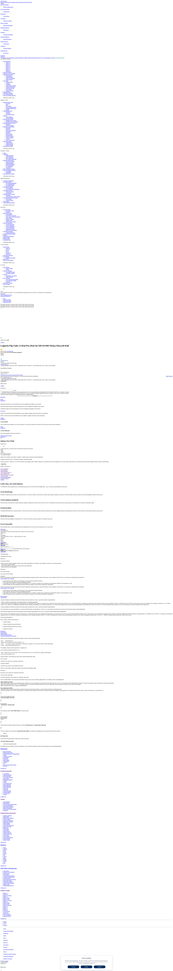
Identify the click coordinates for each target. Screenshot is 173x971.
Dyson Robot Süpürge (8, 837)
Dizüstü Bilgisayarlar (7, 110)
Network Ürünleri (10, 125)
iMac (7, 104)
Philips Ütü (5, 827)
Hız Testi (5, 766)
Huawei (5, 853)
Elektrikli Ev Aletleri (23, 57)
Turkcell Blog (6, 761)
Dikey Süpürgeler (10, 158)
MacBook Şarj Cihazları (11, 120)
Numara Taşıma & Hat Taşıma (9, 764)
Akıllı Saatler (9, 76)
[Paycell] (86, 942)
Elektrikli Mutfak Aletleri (8, 160)
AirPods (7, 83)
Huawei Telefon (6, 838)
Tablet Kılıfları (9, 142)
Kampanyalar (3, 2)
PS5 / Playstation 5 (7, 915)
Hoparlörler (8, 131)
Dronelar (5, 235)
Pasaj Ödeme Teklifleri (8, 881)
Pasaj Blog (29, 2)
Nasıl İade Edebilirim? (8, 805)
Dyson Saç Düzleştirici (8, 820)
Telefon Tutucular (10, 90)
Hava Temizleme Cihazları (9, 169)
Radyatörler (8, 172)
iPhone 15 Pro (6, 899)
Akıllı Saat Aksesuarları (11, 85)
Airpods (5, 794)
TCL (4, 862)
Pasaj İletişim (6, 757)
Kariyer (4, 755)
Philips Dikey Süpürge (8, 821)
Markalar (8, 2)
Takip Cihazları (9, 79)
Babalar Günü (6, 884)
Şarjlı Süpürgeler (9, 156)
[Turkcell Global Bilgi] (86, 949)
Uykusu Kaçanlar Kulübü (8, 875)
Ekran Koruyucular (10, 88)
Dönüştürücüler (9, 135)
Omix (4, 857)
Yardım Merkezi (6, 801)
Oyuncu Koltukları (10, 227)
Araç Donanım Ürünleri (11, 280)
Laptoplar (8, 113)
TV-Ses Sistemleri (46, 57)
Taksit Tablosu (169, 376)
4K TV (7, 250)
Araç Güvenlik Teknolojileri (12, 279)
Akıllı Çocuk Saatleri (10, 78)
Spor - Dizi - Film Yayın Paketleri (13, 216)
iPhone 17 (8, 62)
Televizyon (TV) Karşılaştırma (9, 809)
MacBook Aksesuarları (8, 119)
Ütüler (4, 153)
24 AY (18, 375)
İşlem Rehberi (6, 803)
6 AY (4, 375)
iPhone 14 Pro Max (7, 905)
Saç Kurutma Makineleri (11, 183)
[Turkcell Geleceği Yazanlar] (86, 954)
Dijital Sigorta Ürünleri (11, 221)
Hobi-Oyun (39, 57)
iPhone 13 (8, 67)
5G (4, 763)
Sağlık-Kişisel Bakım (32, 57)
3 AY (2, 375)
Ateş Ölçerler (9, 199)
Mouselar (8, 132)
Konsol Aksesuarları (10, 229)
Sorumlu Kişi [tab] (3, 632)
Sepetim (3, 56)
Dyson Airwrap (6, 911)
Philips (4, 858)
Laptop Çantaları (9, 137)
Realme (4, 859)
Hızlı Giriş (3, 293)
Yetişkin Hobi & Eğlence (8, 236)
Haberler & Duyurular (8, 752)
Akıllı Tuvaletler (9, 277)
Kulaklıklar (8, 84)
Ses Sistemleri (6, 256)
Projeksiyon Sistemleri (8, 255)
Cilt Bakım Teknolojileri (8, 180)
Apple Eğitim (6, 871)
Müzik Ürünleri (6, 237)
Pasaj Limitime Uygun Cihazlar (7, 578)
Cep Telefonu (6, 773)
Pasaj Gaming (6, 760)
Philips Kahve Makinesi (8, 818)
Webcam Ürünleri (10, 136)
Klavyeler (8, 129)
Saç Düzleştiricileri (10, 185)
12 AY (9, 375)
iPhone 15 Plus (6, 898)
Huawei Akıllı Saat (7, 826)
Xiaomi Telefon (6, 831)
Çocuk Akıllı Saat (7, 790)
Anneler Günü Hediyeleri (8, 883)
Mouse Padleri (9, 134)
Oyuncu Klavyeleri (10, 224)
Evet (4, 411)
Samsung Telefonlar (7, 815)
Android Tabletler (10, 118)
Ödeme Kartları (6, 238)
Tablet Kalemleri (9, 145)
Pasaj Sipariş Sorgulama (8, 806)
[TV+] (86, 938)
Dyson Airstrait (6, 913)
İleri (3, 385)
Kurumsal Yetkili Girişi (5, 296)
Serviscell (8, 281)
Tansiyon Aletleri (9, 200)
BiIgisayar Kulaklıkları (11, 130)
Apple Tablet (6, 830)
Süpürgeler (5, 154)
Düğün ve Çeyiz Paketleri (8, 872)
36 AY (21, 375)
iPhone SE (8, 71)
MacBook (8, 112)
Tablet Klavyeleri (9, 143)
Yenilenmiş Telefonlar (8, 93)
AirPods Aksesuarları (10, 87)
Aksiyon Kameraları (10, 232)
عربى (4, 924)
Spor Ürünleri (6, 267)
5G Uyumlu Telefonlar (8, 94)
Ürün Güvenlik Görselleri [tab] (6, 634)
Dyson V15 (5, 912)
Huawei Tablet (6, 836)
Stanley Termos (6, 840)
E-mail (14, 390)
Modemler (8, 124)
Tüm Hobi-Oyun (6, 240)
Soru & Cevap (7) (4, 364)
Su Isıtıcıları (8, 167)
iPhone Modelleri (7, 776)
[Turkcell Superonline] (86, 931)
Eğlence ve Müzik (10, 219)
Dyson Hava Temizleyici (8, 825)
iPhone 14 (8, 66)
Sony (4, 863)
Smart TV (8, 248)
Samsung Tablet (6, 819)
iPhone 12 (8, 68)
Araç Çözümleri (6, 278)
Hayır (2, 411)
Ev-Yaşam (52, 57)
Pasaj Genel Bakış (7, 751)
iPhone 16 (8, 63)
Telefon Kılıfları (9, 82)
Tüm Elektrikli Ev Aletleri (8, 173)
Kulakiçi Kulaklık (7, 792)
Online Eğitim (9, 218)
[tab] (4, 468)
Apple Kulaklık (6, 824)
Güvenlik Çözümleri (10, 273)
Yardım (25, 2)
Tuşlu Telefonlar (6, 91)
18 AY (15, 375)
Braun (4, 851)
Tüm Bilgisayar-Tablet (8, 146)
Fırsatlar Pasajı (6, 873)
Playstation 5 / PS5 (10, 210)
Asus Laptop (6, 835)
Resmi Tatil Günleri (7, 880)
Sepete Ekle (3, 381)
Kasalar (7, 109)
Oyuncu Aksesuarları (7, 223)
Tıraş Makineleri (9, 188)
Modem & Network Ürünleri (9, 123)
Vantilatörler (8, 171)
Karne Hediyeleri (7, 878)
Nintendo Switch (6, 916)
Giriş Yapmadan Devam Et (6, 295)
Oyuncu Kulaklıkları (10, 226)
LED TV (8, 249)
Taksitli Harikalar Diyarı (8, 885)
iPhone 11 (8, 69)
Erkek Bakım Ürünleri (8, 186)
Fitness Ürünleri (9, 268)
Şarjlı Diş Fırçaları (10, 191)
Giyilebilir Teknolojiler (8, 74)
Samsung (5, 848)
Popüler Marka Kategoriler (8, 813)
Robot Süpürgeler (10, 155)
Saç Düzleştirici (6, 793)
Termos (7, 269)
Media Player (6, 259)
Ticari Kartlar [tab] (3, 597)
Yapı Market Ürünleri (7, 283)
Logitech (2, 342)
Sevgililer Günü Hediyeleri (9, 877)
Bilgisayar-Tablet (14, 57)
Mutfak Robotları (9, 162)
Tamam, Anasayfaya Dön (6, 435)
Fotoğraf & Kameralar (8, 231)
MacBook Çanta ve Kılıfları (12, 121)
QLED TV (8, 254)
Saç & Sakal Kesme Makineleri (12, 189)
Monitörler (8, 128)
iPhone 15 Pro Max (7, 900)
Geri (1, 385)
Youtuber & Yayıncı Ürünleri (9, 234)
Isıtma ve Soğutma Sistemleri (9, 170)
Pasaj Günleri (6, 874)
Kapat (2, 399)
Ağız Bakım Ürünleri (7, 190)
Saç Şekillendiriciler (10, 184)
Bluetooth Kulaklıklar (8, 779)
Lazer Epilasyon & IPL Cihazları (13, 196)
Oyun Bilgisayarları (10, 114)
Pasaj (4, 298)
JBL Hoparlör (6, 829)
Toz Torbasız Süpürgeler (11, 159)
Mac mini (8, 103)
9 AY (7, 375)
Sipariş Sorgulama (20, 2)
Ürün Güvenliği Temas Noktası (10, 804)
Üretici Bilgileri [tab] (4, 633)
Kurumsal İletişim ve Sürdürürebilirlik (11, 753)
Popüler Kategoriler (6, 771)
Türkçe (4, 921)
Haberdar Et (35, 395)
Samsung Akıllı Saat (7, 833)
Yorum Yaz (11, 351)
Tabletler (5, 115)
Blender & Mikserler (10, 164)
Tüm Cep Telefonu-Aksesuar (9, 95)
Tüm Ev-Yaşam (6, 284)
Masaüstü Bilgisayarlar (8, 102)
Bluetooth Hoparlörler (10, 257)
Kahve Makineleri (10, 165)
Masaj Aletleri (6, 201)
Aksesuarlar (5, 80)
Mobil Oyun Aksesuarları (11, 230)
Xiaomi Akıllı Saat (7, 832)
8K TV (7, 251)
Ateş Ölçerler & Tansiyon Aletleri (10, 197)
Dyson (4, 850)
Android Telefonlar (7, 72)
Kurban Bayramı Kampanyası (9, 879)
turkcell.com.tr (4, 1)
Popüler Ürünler (5, 890)
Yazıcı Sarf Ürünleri (10, 140)
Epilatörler (8, 195)
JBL (4, 854)
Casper (4, 852)
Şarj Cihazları (9, 89)
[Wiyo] (86, 951)
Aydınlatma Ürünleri (10, 272)
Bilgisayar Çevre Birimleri (8, 126)
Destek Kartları (9, 214)
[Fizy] (86, 928)
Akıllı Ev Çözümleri (7, 270)
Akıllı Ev (5, 762)
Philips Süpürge (6, 823)
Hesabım (7, 4)
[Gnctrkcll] (86, 945)
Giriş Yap (3, 4)
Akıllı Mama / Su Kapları (11, 275)
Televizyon (5, 788)
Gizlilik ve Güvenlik (7, 756)
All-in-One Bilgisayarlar (11, 107)
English (4, 922)
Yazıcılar (8, 138)
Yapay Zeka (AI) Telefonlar (9, 73)
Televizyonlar (6, 247)
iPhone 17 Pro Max (7, 895)
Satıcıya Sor (3, 549)
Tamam (2, 418)
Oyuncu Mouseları (10, 225)
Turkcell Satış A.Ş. (4, 360)
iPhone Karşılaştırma (7, 808)
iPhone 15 (8, 65)
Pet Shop (5, 274)
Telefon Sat (5, 810)
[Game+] (86, 947)
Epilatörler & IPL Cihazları (9, 194)
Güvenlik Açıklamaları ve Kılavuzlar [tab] (8, 636)
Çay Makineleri (9, 166)
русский (5, 925)
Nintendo (8, 212)
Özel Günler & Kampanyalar (9, 868)
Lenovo (5, 856)
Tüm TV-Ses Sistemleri (8, 260)
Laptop (4, 782)
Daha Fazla (3, 529)
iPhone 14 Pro (6, 904)
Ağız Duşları (8, 192)
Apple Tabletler (9, 117)
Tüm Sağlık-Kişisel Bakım (9, 202)
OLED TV (8, 253)
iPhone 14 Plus (6, 902)
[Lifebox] (86, 940)
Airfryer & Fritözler (10, 161)
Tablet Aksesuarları (7, 141)
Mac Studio (8, 106)
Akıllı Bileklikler (9, 77)
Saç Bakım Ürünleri (7, 182)
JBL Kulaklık (6, 816)
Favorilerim (13, 2)
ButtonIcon (3, 397)
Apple (4, 847)
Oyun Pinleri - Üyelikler (11, 215)
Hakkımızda (4, 749)
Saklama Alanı (9, 220)
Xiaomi (4, 861)
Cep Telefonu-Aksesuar (6, 57)
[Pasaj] (2, 3)
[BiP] (86, 935)
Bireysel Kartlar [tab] (4, 596)
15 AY (12, 375)
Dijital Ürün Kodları (7, 213)
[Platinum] (86, 933)
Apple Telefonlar (6, 61)
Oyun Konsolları (6, 209)
